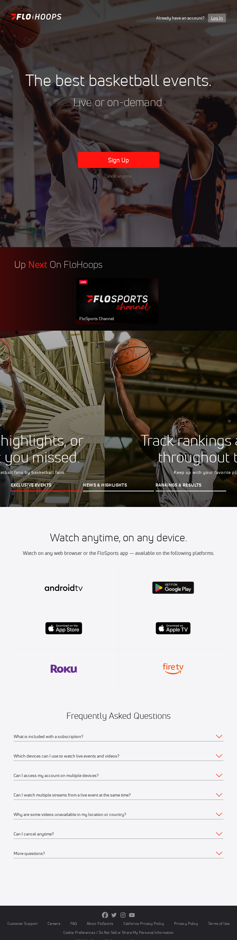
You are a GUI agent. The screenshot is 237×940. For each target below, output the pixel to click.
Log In (217, 18)
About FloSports (100, 923)
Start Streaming (117, 307)
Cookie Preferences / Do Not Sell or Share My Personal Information (118, 932)
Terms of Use (219, 923)
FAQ (73, 923)
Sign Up (118, 160)
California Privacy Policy (143, 923)
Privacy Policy (186, 923)
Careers (54, 923)
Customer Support (22, 923)
